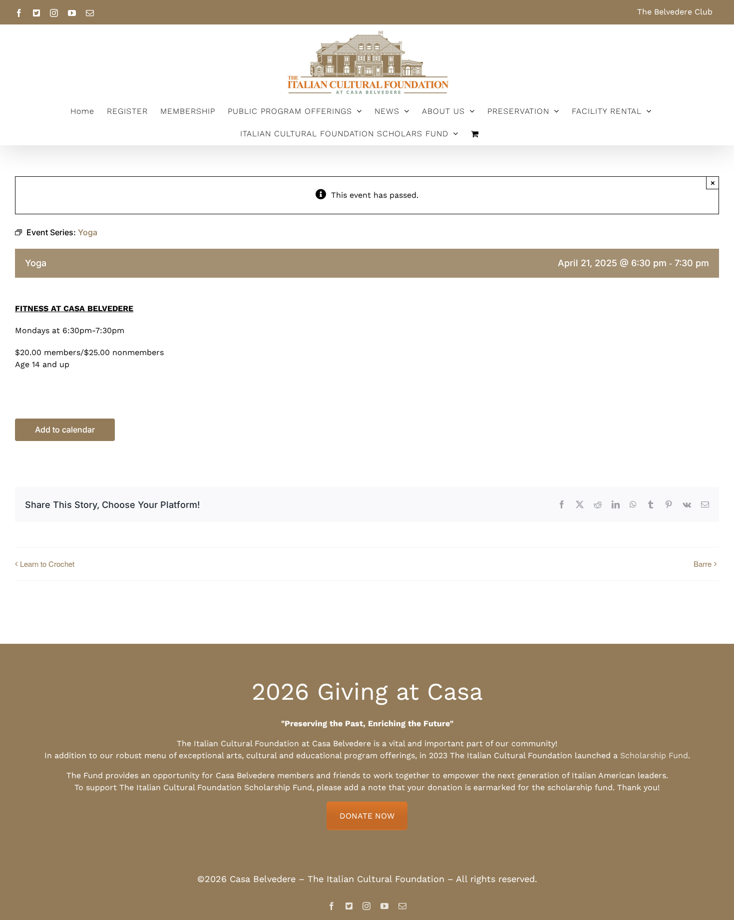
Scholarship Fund (654, 755)
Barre (703, 563)
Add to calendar (65, 430)
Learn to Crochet (47, 563)
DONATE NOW (367, 816)
